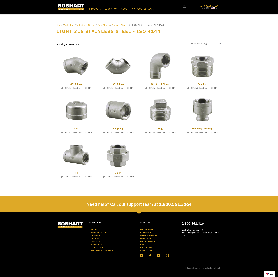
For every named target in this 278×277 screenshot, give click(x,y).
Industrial (81, 25)
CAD (203, 9)
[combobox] (269, 274)
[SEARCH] (184, 6)
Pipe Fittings (103, 25)
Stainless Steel (119, 25)
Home (59, 25)
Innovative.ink (215, 268)
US (216, 9)
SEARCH (184, 9)
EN (271, 274)
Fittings (91, 25)
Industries (69, 25)
